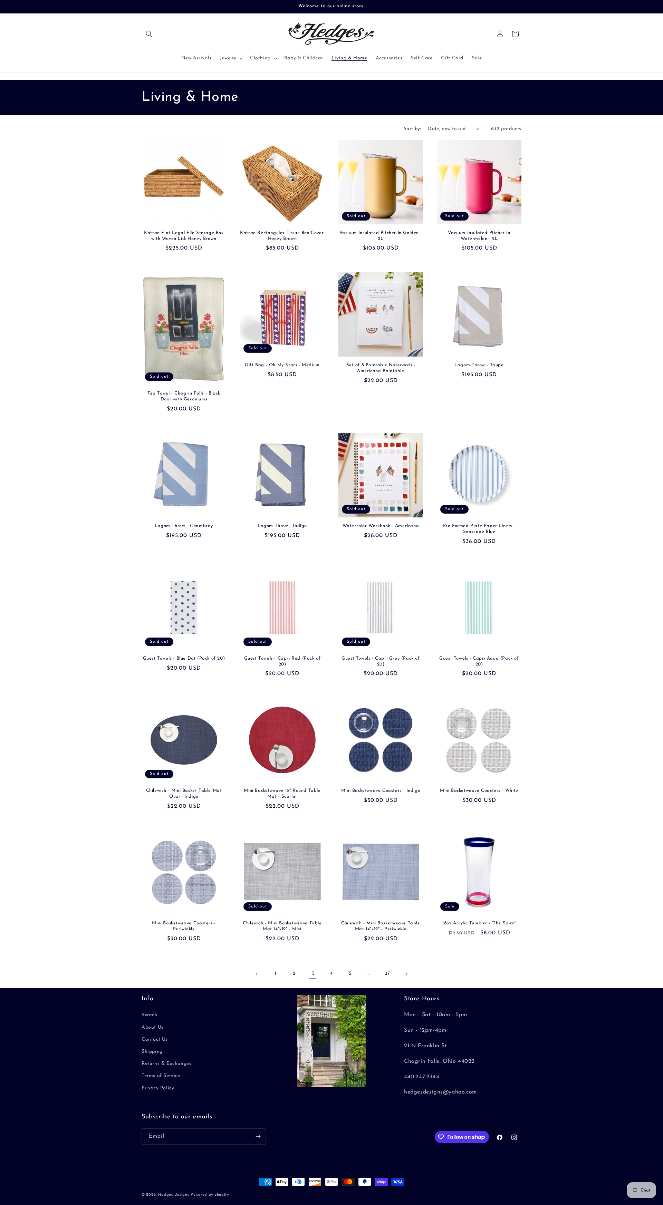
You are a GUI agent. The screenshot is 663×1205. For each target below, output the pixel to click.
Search (149, 1015)
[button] (149, 33)
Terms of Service (161, 1075)
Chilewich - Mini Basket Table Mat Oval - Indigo (184, 793)
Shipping (152, 1051)
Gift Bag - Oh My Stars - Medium (282, 365)
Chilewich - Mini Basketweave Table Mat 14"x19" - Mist (282, 926)
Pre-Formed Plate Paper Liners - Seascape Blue (479, 529)
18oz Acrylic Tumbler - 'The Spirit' (479, 923)
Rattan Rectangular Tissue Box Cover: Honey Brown (282, 236)
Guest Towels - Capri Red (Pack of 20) (282, 661)
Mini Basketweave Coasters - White (479, 790)
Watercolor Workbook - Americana (381, 526)
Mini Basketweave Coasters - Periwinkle (183, 926)
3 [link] (313, 973)
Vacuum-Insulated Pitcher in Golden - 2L (380, 236)
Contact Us (155, 1039)
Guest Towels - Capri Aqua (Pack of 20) (479, 661)
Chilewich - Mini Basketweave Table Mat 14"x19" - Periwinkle (380, 926)
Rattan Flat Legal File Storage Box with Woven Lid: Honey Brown (183, 236)
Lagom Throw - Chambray (184, 526)
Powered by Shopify (210, 1195)
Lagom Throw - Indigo (282, 526)
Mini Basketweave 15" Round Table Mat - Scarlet (282, 793)
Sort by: (412, 129)
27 (387, 973)
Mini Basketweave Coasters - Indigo (380, 790)
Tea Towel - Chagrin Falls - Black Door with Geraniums (183, 396)
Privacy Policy (158, 1088)
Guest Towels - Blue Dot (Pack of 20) (184, 658)
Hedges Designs (173, 1195)
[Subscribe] (258, 1136)
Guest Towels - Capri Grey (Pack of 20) (381, 661)
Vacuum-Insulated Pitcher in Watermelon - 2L (479, 236)
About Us (153, 1027)
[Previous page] (257, 973)
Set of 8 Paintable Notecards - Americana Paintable (380, 368)
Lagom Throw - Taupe (478, 365)
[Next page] (406, 973)
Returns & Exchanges (166, 1063)
